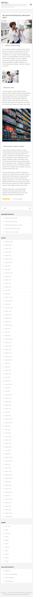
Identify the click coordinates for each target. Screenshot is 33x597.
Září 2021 (7, 391)
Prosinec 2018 (8, 475)
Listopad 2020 (8, 422)
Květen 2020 (8, 440)
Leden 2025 (8, 294)
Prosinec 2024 (8, 297)
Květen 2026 (8, 248)
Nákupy (7, 540)
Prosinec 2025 (8, 259)
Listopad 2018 (8, 478)
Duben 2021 (8, 405)
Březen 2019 (8, 471)
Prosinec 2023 (8, 325)
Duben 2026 (8, 252)
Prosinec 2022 (8, 356)
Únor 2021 (7, 412)
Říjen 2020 (8, 426)
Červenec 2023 (9, 339)
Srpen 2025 (8, 269)
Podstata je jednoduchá (11, 221)
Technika (7, 547)
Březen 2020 (8, 447)
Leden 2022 (8, 381)
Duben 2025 (8, 283)
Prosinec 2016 (8, 513)
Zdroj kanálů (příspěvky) (11, 574)
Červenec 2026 (9, 241)
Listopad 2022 (8, 360)
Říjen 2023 (8, 328)
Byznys (6, 529)
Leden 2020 (8, 454)
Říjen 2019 (8, 464)
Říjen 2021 (8, 388)
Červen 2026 (8, 245)
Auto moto (8, 526)
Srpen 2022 (8, 367)
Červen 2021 (8, 398)
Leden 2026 (8, 255)
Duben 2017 (8, 506)
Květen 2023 (8, 346)
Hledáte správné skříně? (11, 218)
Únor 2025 (7, 290)
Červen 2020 (8, 436)
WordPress (26, 594)
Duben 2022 (8, 374)
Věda (6, 550)
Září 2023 (7, 332)
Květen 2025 (8, 280)
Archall (5, 2)
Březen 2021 (8, 408)
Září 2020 (7, 429)
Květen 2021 (8, 401)
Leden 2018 (8, 488)
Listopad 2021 (8, 384)
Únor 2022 (7, 377)
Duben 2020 (8, 443)
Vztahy (6, 554)
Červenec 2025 (9, 273)
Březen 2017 (8, 509)
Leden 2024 (8, 321)
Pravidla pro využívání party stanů (13, 225)
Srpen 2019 (8, 468)
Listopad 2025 (8, 262)
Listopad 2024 (8, 301)
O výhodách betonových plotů (12, 228)
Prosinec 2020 (8, 419)
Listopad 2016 (8, 516)
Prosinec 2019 (8, 457)
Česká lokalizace (9, 581)
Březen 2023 (8, 353)
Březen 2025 (8, 287)
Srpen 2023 (8, 335)
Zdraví (6, 561)
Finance (7, 536)
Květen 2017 (8, 502)
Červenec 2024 (9, 307)
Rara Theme (14, 594)
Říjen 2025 (8, 266)
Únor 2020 (7, 450)
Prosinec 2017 (8, 492)
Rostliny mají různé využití (12, 232)
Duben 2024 (8, 314)
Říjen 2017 (8, 495)
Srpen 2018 (8, 481)
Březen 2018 (8, 485)
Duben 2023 (8, 349)
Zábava (7, 557)
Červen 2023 (8, 342)
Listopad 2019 (8, 461)
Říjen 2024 (8, 304)
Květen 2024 (8, 311)
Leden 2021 (8, 415)
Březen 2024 (8, 318)
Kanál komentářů (9, 577)
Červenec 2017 (9, 499)
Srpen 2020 (8, 433)
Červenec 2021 (9, 394)
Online (6, 543)
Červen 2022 (8, 370)
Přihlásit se (8, 570)
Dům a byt (7, 533)
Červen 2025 (8, 276)
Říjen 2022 (8, 363)
